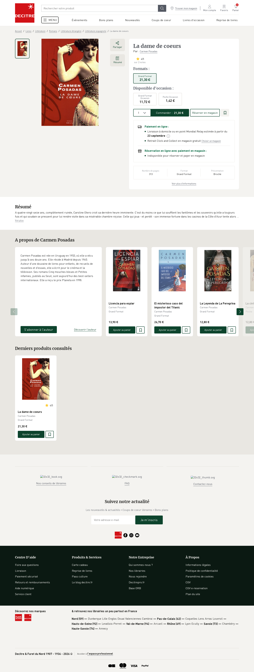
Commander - (170, 112)
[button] (127, 215)
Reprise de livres (82, 570)
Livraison (20, 570)
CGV (188, 582)
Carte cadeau (80, 565)
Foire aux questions (27, 565)
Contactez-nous (202, 484)
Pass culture (80, 576)
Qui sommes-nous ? (141, 565)
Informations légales (198, 565)
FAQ (127, 483)
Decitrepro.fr (137, 582)
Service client (23, 594)
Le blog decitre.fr (82, 582)
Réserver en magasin (205, 112)
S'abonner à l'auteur (38, 329)
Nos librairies (137, 570)
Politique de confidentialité (202, 570)
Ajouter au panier (122, 329)
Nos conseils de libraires (51, 483)
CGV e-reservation (197, 588)
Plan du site (193, 594)
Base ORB (135, 588)
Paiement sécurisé (26, 576)
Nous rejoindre (138, 576)
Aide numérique (24, 588)
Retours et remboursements (32, 582)
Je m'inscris (149, 520)
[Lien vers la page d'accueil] (24, 13)
